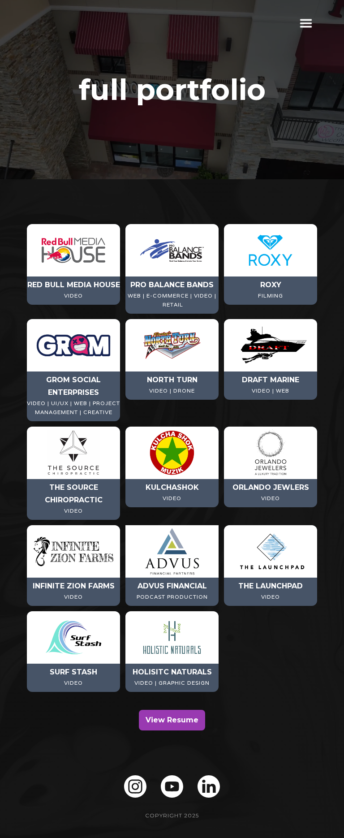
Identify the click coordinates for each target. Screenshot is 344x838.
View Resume (172, 720)
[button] (303, 23)
